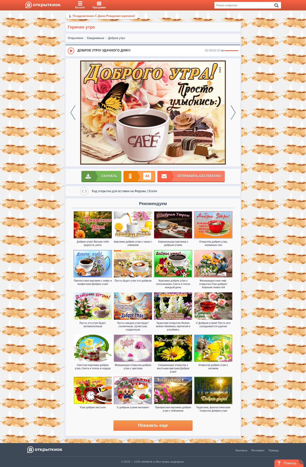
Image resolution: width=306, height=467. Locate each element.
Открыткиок (75, 38)
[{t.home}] (45, 449)
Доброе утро (116, 38)
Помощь (274, 450)
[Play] (71, 51)
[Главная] (43, 5)
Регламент (258, 450)
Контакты (241, 450)
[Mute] (223, 51)
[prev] (73, 112)
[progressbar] (231, 50)
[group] (153, 50)
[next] (233, 112)
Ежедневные (95, 38)
